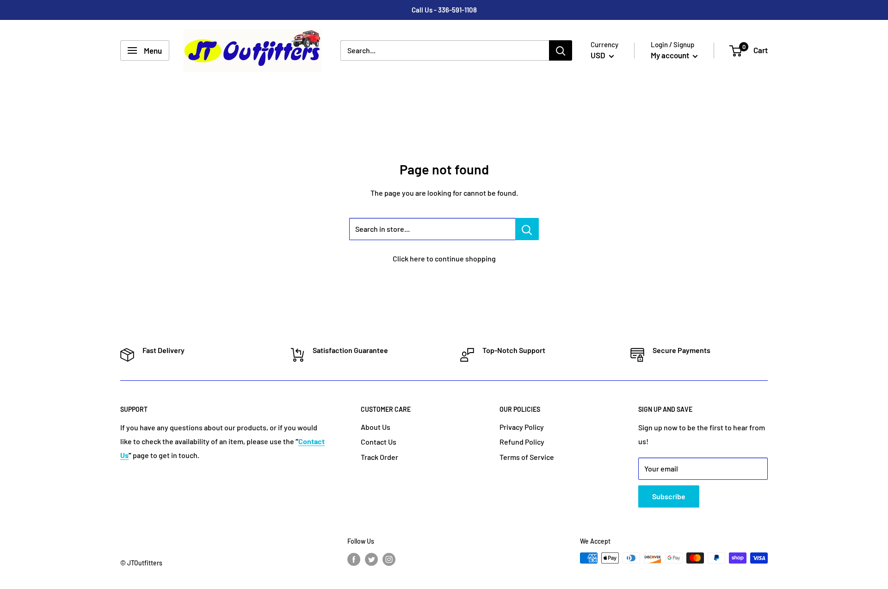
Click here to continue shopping (444, 258)
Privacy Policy (522, 426)
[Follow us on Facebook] (353, 558)
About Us (375, 426)
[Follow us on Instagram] (388, 558)
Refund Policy (522, 441)
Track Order (379, 457)
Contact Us (378, 441)
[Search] (560, 50)
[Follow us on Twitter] (371, 558)
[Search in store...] (527, 229)
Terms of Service (527, 457)
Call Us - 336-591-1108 (444, 10)
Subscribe (668, 496)
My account (671, 55)
